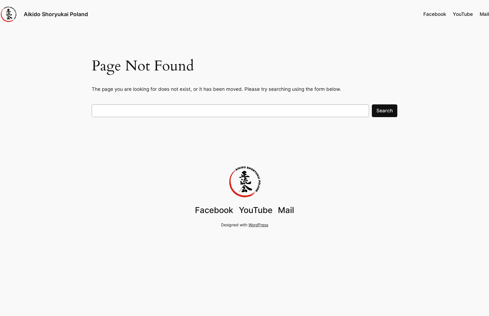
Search (384, 110)
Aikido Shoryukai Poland (56, 14)
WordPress (258, 224)
